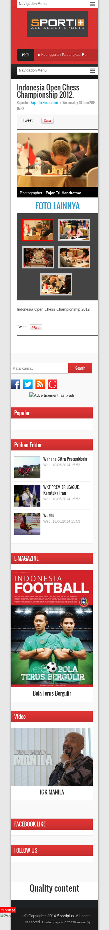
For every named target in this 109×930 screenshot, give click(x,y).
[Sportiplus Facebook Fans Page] (15, 384)
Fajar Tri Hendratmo (44, 102)
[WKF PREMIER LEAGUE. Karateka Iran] (27, 496)
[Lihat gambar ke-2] (74, 240)
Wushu (48, 515)
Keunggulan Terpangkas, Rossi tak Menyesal (72, 55)
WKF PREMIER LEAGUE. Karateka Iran (61, 490)
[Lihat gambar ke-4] (74, 267)
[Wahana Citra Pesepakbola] (27, 467)
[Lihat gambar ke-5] (56, 294)
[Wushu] (27, 524)
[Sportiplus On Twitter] (28, 384)
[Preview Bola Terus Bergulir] (52, 686)
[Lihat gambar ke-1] (38, 240)
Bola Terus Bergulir (52, 693)
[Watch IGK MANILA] (52, 785)
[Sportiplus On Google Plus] (52, 384)
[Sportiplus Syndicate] (40, 384)
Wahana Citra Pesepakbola (65, 459)
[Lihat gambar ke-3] (38, 267)
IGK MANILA (52, 792)
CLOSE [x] (8, 910)
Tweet (28, 120)
